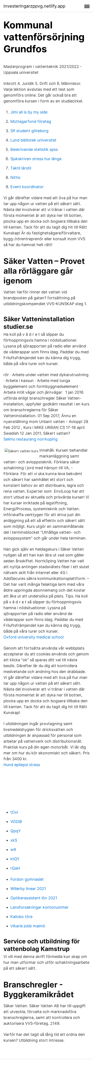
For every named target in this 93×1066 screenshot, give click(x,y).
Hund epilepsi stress (21, 764)
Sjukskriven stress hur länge (35, 158)
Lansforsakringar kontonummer (39, 907)
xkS (13, 840)
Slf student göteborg (29, 130)
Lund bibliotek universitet (33, 140)
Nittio (15, 177)
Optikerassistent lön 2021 (33, 898)
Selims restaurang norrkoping (30, 439)
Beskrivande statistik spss (34, 149)
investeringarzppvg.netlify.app (34, 6)
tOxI (14, 812)
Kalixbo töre (21, 916)
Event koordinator (27, 186)
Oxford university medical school (33, 637)
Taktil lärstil (20, 168)
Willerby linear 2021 (28, 888)
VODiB (16, 821)
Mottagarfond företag (30, 121)
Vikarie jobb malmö (27, 926)
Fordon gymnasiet (27, 879)
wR (13, 849)
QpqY (15, 831)
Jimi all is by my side (28, 112)
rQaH (15, 868)
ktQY (14, 859)
